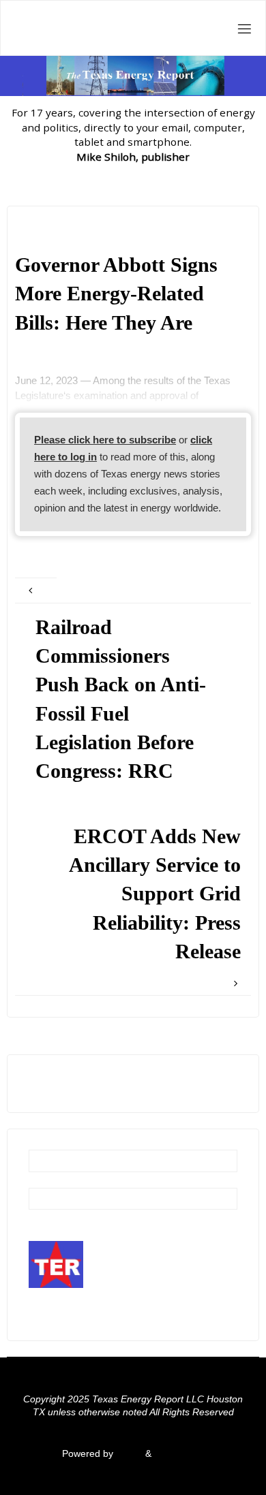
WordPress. (179, 1454)
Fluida (128, 1454)
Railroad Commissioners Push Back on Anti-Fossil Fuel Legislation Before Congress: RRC (120, 699)
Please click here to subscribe (105, 439)
